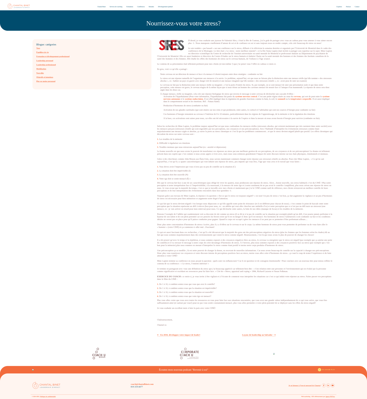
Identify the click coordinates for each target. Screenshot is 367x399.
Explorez (339, 6)
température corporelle (300, 99)
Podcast (348, 6)
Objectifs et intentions (44, 77)
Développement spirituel (165, 6)
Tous (38, 48)
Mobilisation (41, 69)
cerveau (297, 96)
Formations (129, 6)
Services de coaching (116, 6)
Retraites (151, 6)
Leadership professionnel (46, 65)
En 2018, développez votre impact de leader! (180, 335)
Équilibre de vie (42, 52)
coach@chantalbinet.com (142, 384)
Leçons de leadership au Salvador (257, 335)
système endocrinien (194, 99)
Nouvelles (40, 73)
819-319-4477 (137, 387)
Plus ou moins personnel (45, 81)
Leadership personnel (44, 61)
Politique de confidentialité (48, 396)
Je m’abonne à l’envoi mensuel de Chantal (304, 385)
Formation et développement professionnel (52, 56)
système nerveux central (246, 96)
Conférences (141, 6)
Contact (357, 6)
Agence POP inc (330, 396)
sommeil (281, 99)
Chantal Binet (101, 6)
